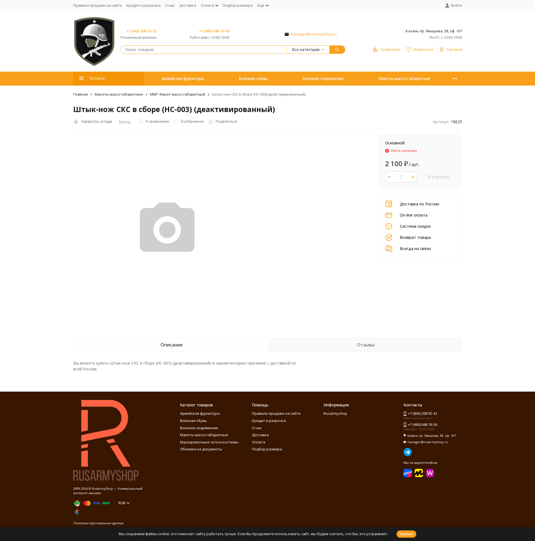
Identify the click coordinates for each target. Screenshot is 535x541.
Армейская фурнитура (183, 78)
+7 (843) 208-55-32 (142, 30)
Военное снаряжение (323, 78)
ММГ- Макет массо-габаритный (177, 94)
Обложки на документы (201, 449)
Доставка (187, 5)
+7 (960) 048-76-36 (214, 30)
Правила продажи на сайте (97, 5)
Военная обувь (253, 78)
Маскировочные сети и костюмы (209, 442)
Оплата (258, 442)
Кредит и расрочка (143, 5)
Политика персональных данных (98, 523)
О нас (170, 5)
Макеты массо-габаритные (404, 78)
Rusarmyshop (335, 413)
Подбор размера (238, 5)
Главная (80, 94)
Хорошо (406, 533)
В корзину (438, 177)
